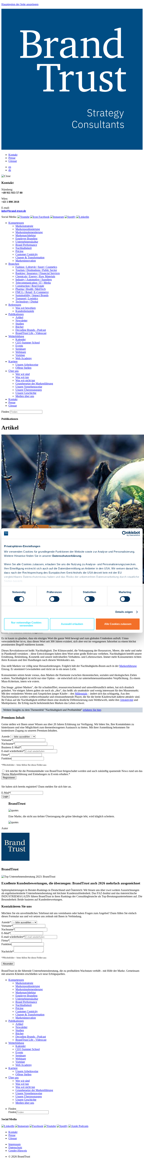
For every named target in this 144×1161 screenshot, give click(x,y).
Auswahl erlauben (72, 624)
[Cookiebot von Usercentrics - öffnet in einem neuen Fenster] (124, 533)
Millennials (81, 693)
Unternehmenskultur (26, 241)
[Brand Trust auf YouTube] (23, 216)
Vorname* (7, 740)
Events (19, 345)
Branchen (13, 263)
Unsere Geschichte (25, 392)
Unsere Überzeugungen (28, 389)
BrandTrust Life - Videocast (30, 333)
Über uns (13, 370)
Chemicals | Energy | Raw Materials (35, 276)
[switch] (54, 599)
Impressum (14, 1144)
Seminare (20, 348)
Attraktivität (126, 699)
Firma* (5, 754)
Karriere (13, 361)
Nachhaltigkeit (23, 248)
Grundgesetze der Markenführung (34, 383)
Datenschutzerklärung (66, 555)
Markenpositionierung (27, 229)
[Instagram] (22, 1126)
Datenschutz (15, 1147)
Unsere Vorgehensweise (28, 386)
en (9, 166)
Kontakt (12, 154)
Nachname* (8, 743)
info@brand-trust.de (13, 210)
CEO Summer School (27, 342)
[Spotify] (62, 1126)
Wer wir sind (22, 374)
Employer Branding (26, 238)
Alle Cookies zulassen (117, 624)
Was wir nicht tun (25, 380)
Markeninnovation (25, 260)
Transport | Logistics (26, 298)
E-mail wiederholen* (13, 751)
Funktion (6, 758)
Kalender (20, 339)
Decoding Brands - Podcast (30, 329)
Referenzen (14, 304)
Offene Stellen (23, 367)
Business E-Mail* (11, 747)
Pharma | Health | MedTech (30, 288)
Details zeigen (124, 612)
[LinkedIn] (7, 1126)
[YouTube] (50, 1126)
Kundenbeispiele (24, 311)
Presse (11, 157)
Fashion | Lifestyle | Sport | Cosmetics (36, 266)
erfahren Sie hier (92, 709)
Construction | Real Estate (29, 285)
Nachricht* (7, 951)
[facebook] (36, 1126)
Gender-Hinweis (17, 1150)
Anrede (5, 736)
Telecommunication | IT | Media (33, 282)
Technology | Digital (26, 301)
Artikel (19, 317)
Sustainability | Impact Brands (31, 295)
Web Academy (23, 358)
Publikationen (16, 314)
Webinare (20, 352)
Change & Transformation (29, 257)
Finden (5, 411)
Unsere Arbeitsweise (26, 364)
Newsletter (21, 320)
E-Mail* (6, 792)
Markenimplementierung (29, 232)
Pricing (19, 251)
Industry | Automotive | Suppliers (33, 279)
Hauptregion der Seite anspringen (19, 4)
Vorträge (20, 355)
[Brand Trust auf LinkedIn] (82, 216)
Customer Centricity (26, 254)
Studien (19, 323)
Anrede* (6, 922)
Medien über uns (24, 396)
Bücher (19, 326)
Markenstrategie (24, 225)
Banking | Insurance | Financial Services (37, 273)
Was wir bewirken (25, 307)
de (9, 170)
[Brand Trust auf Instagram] (57, 216)
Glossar (12, 161)
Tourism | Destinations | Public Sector (36, 270)
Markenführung (128, 665)
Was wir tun (22, 377)
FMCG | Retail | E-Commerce (32, 292)
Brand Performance (26, 244)
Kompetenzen (16, 222)
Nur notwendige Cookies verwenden (26, 624)
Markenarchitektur (25, 235)
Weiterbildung (16, 336)
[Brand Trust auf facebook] (40, 216)
